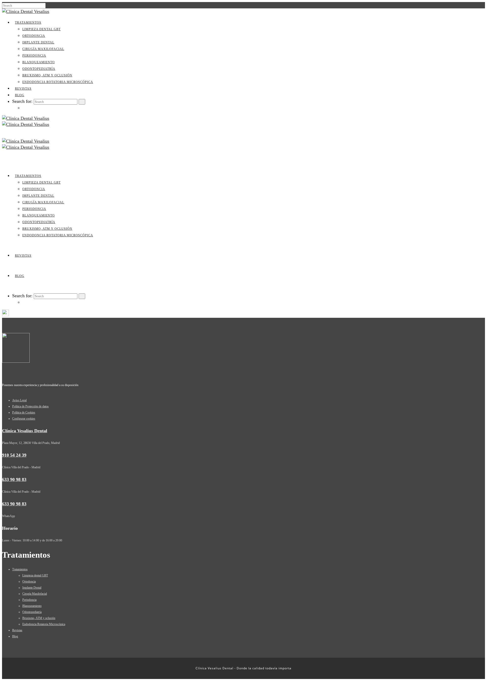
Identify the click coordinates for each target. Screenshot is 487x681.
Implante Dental (38, 42)
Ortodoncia (33, 36)
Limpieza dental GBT (41, 29)
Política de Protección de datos (30, 406)
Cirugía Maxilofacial (43, 49)
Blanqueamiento (38, 62)
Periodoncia (34, 55)
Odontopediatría (38, 69)
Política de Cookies (23, 412)
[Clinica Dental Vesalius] (25, 11)
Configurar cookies (23, 418)
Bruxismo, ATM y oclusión (47, 75)
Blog (19, 95)
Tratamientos (28, 22)
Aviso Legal (19, 400)
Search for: (22, 101)
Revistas (23, 88)
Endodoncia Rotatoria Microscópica (57, 82)
